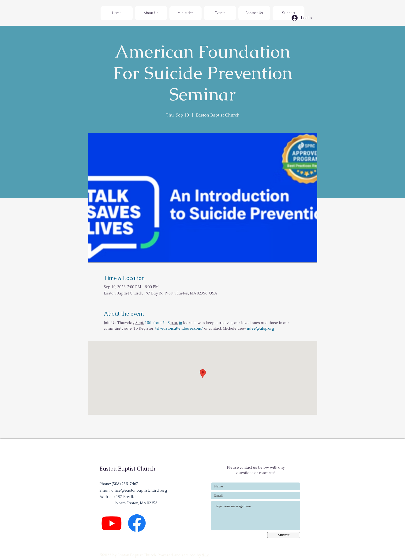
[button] (185, 13)
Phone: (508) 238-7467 (118, 483)
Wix (205, 555)
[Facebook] (137, 523)
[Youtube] (111, 523)
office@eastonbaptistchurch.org (139, 490)
